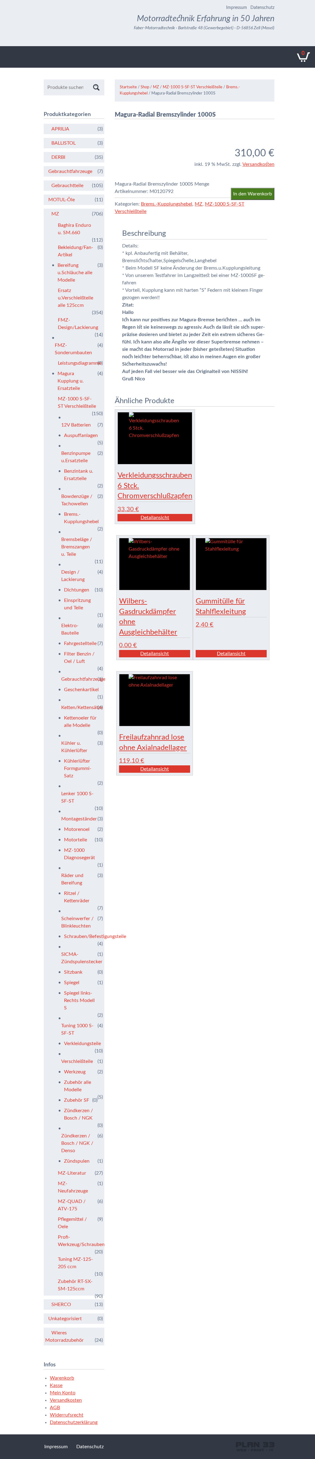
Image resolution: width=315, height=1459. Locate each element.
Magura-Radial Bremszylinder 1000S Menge (162, 184)
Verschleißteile (77, 1061)
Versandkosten (258, 164)
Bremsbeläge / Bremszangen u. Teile (76, 547)
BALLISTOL (63, 143)
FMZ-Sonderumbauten (73, 349)
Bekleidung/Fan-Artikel (75, 251)
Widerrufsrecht (66, 1415)
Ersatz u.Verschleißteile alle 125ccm (75, 298)
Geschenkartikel (81, 689)
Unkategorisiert (65, 1318)
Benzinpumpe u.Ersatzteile (75, 457)
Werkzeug (75, 1071)
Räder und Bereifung (72, 879)
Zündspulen (77, 1161)
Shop (145, 87)
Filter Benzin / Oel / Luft (79, 657)
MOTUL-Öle (61, 199)
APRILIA (60, 128)
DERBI (58, 157)
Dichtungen (76, 589)
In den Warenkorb (252, 193)
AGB (55, 1407)
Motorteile (75, 839)
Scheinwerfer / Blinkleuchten (77, 922)
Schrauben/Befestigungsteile (81, 936)
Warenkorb (62, 1378)
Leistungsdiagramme (77, 363)
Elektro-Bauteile (70, 629)
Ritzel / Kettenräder (77, 897)
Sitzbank (73, 972)
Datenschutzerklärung (74, 1422)
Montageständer (78, 818)
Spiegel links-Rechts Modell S (79, 1000)
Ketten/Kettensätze (78, 707)
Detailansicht (155, 517)
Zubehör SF (76, 1100)
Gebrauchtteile (67, 185)
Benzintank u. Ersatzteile (78, 475)
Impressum (236, 8)
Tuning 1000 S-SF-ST (77, 1029)
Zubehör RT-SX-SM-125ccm (75, 1285)
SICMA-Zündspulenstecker (78, 958)
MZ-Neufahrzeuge (73, 1187)
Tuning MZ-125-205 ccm (75, 1263)
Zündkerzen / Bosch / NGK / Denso (77, 1143)
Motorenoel (77, 829)
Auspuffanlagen (81, 435)
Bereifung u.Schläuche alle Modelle (75, 273)
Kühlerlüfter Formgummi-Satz (77, 768)
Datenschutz (262, 8)
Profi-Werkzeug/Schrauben (77, 1241)
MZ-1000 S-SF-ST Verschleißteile (192, 87)
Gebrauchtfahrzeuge (70, 171)
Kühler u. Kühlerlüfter (74, 747)
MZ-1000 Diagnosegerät (79, 854)
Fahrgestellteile (80, 643)
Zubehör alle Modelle (77, 1086)
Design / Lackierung (73, 576)
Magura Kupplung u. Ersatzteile (71, 381)
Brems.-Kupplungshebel (166, 204)
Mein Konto (62, 1392)
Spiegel (71, 982)
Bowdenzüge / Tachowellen (76, 500)
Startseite (128, 87)
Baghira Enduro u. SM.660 (74, 229)
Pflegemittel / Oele (72, 1223)
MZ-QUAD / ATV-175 (72, 1205)
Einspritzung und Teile (77, 604)
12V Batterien (76, 425)
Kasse (56, 1385)
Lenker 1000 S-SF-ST (77, 797)
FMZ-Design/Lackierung (77, 324)
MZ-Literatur (72, 1173)
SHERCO (61, 1304)
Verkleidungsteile (81, 1043)
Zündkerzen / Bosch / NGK (78, 1114)
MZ (156, 87)
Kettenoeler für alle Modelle (80, 721)
